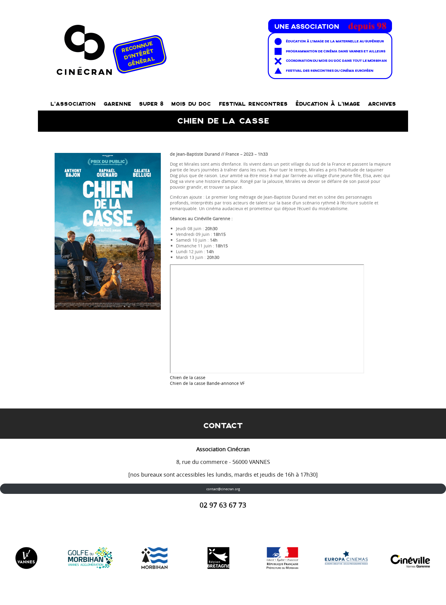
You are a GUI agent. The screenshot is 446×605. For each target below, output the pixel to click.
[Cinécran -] (223, 47)
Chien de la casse (187, 377)
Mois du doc (191, 104)
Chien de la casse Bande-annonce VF (207, 383)
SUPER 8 (151, 104)
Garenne (117, 104)
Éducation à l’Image (328, 104)
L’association (73, 104)
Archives (382, 104)
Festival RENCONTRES (253, 104)
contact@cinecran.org (223, 489)
